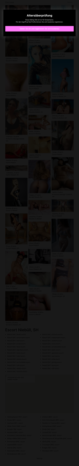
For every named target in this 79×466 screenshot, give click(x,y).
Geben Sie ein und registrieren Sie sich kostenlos (39, 29)
